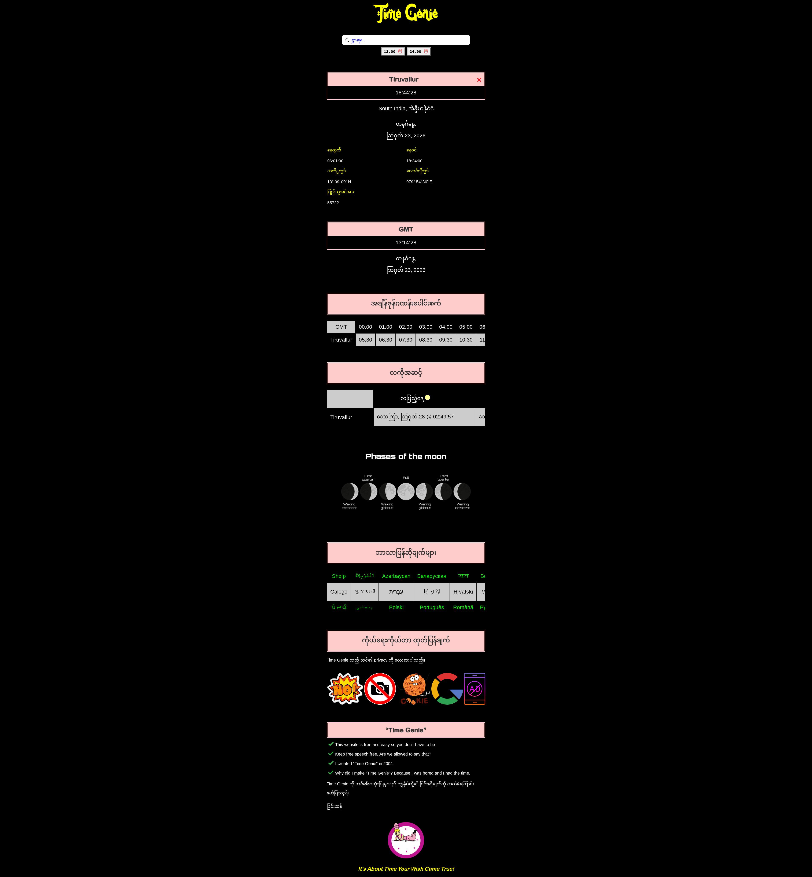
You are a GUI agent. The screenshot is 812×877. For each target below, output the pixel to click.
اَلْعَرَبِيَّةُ (364, 576)
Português (432, 607)
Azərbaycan (396, 576)
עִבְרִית (396, 592)
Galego (338, 592)
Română (463, 607)
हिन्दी (432, 592)
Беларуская (431, 576)
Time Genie (406, 13)
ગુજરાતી (364, 592)
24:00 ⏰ (419, 52)
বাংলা (463, 576)
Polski (396, 607)
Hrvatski (463, 592)
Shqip (339, 576)
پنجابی (365, 607)
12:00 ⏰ (393, 52)
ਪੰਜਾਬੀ (339, 607)
